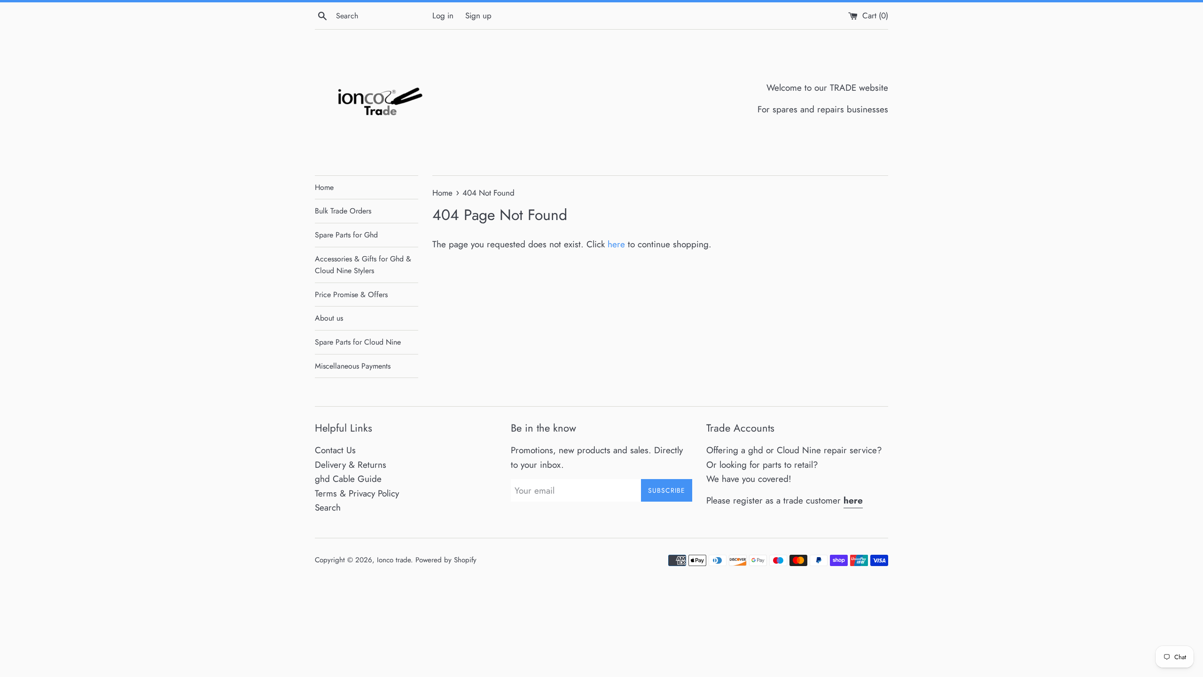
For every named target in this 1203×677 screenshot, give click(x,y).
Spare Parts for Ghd (346, 234)
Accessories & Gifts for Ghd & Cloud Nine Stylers (363, 264)
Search (328, 507)
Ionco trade (394, 560)
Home (324, 187)
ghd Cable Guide (348, 478)
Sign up (478, 15)
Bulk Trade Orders (343, 210)
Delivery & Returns (350, 464)
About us (329, 318)
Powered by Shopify (446, 560)
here (616, 244)
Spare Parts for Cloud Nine (358, 342)
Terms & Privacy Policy (357, 493)
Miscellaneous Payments (353, 366)
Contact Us (335, 450)
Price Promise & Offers (351, 294)
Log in (442, 15)
